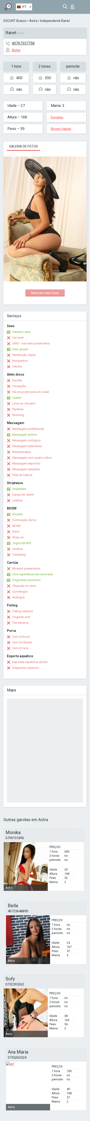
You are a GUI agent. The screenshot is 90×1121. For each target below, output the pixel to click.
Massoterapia (21, 452)
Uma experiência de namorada (32, 574)
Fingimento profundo (26, 580)
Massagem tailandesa (27, 446)
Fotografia (19, 386)
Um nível (18, 337)
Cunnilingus (20, 591)
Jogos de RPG (21, 543)
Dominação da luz (24, 520)
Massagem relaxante (26, 469)
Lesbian (17, 500)
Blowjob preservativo (26, 568)
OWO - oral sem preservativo (31, 343)
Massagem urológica (26, 440)
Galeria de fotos (23, 146)
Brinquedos (20, 360)
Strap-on (18, 537)
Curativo (17, 549)
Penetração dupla (24, 355)
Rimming (18, 415)
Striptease (19, 489)
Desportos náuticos (25, 667)
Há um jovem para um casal (30, 392)
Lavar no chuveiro (24, 403)
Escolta (17, 380)
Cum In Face (20, 648)
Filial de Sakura (22, 475)
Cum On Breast (22, 642)
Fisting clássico (22, 611)
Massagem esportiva (26, 463)
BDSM (16, 525)
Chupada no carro (24, 586)
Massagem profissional (28, 429)
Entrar (73, 5)
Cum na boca (21, 636)
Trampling (19, 554)
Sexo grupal (20, 349)
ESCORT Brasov (15, 21)
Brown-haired (61, 129)
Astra (33, 21)
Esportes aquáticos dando (30, 662)
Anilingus (18, 597)
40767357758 (23, 43)
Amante (17, 514)
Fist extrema (20, 622)
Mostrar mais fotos (45, 293)
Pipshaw (18, 409)
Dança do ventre (23, 494)
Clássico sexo (21, 332)
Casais (16, 397)
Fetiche (17, 366)
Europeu (57, 117)
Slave (15, 531)
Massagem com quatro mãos (32, 457)
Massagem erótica (24, 434)
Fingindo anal (21, 617)
